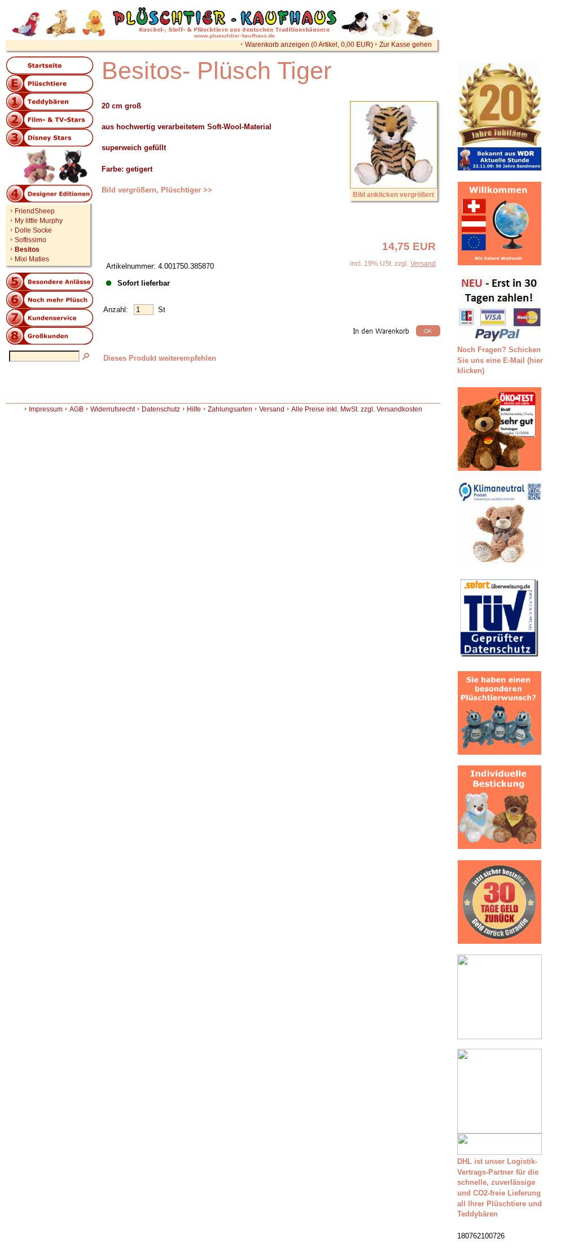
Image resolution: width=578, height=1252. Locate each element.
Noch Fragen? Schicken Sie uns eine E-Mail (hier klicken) (500, 360)
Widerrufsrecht (112, 409)
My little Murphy (39, 221)
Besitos (27, 249)
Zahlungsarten (230, 409)
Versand (423, 264)
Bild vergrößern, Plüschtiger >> (157, 190)
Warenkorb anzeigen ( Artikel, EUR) (309, 45)
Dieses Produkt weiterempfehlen (159, 358)
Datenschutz (161, 409)
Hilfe (194, 409)
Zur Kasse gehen (405, 45)
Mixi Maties (32, 259)
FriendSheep (35, 211)
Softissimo (30, 240)
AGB (76, 409)
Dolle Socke (33, 230)
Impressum (46, 409)
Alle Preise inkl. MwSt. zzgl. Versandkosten (356, 409)
